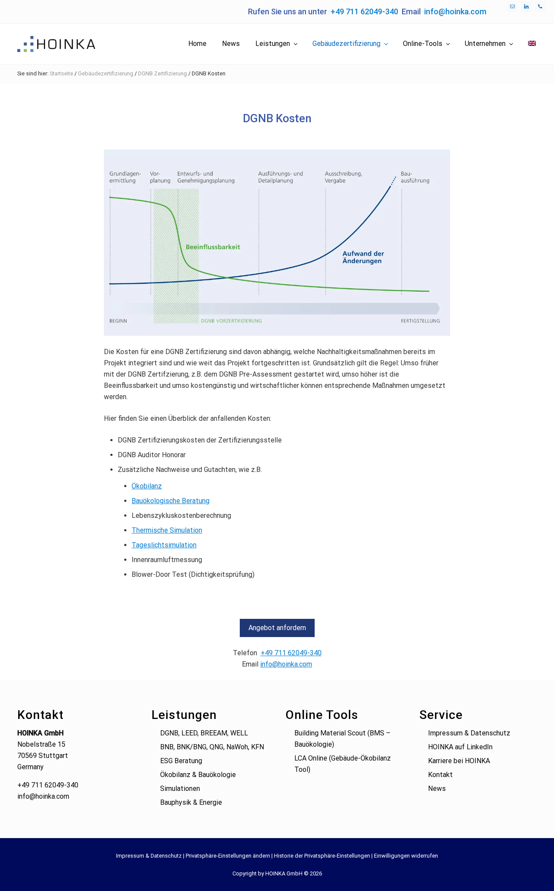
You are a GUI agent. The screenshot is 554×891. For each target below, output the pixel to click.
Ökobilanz (147, 486)
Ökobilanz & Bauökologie (198, 775)
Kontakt (440, 775)
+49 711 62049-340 (364, 11)
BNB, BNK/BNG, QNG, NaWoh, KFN (212, 747)
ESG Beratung (181, 761)
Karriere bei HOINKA (459, 761)
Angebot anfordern (277, 628)
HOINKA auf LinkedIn (460, 747)
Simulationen (180, 788)
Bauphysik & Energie (191, 802)
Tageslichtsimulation (164, 545)
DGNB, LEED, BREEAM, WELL (204, 733)
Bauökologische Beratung (170, 501)
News (437, 788)
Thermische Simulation (167, 530)
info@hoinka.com (455, 11)
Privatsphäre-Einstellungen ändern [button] (228, 855)
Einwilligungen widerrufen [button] (406, 855)
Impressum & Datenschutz (469, 733)
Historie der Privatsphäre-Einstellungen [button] (322, 855)
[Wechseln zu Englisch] (532, 43)
